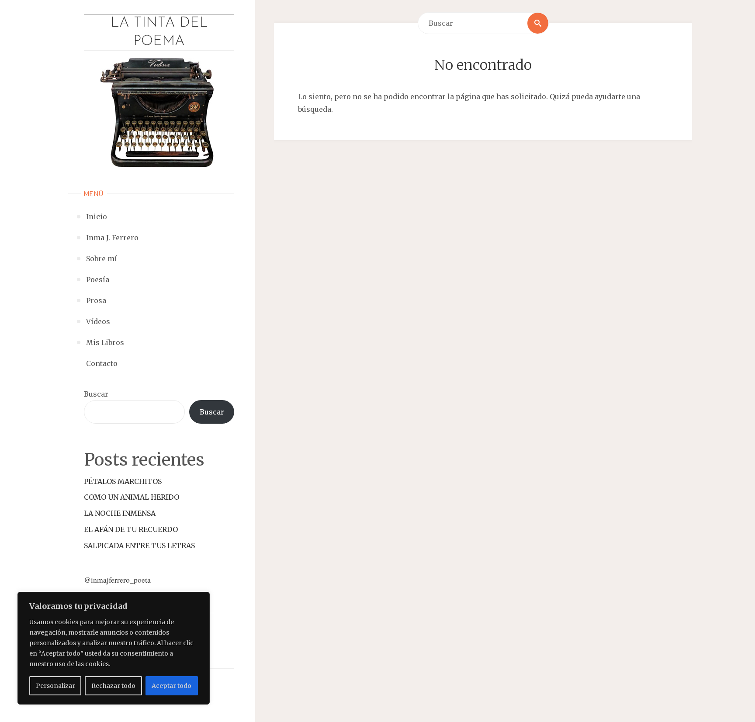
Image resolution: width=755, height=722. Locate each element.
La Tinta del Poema (159, 32)
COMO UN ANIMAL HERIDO (131, 497)
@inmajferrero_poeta (117, 579)
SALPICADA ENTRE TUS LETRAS (139, 545)
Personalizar (55, 686)
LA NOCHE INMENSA (120, 513)
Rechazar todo (113, 686)
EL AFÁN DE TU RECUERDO (131, 529)
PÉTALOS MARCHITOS (123, 481)
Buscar (96, 394)
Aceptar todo (171, 686)
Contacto (102, 363)
